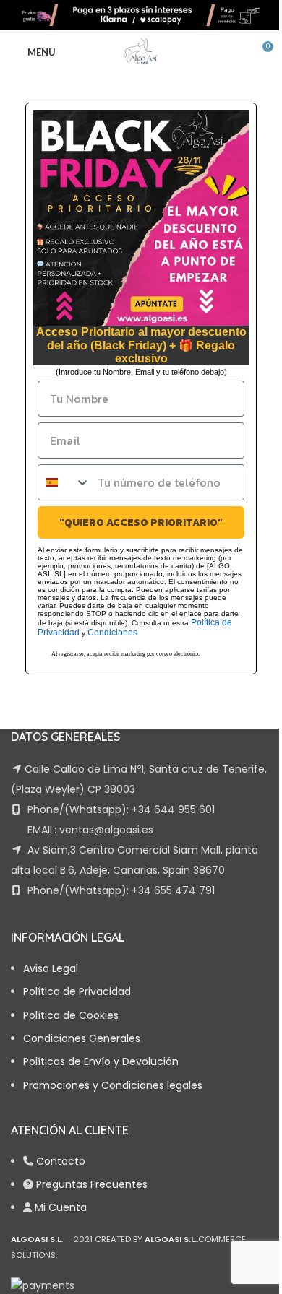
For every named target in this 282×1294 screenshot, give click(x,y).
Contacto (60, 1161)
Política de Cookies (71, 1015)
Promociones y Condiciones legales (112, 1085)
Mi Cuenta (61, 1207)
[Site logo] (141, 14)
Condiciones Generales (81, 1038)
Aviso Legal (50, 968)
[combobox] (64, 482)
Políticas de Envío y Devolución (101, 1061)
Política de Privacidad (77, 991)
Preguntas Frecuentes (92, 1184)
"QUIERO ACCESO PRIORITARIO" (141, 522)
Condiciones (112, 633)
